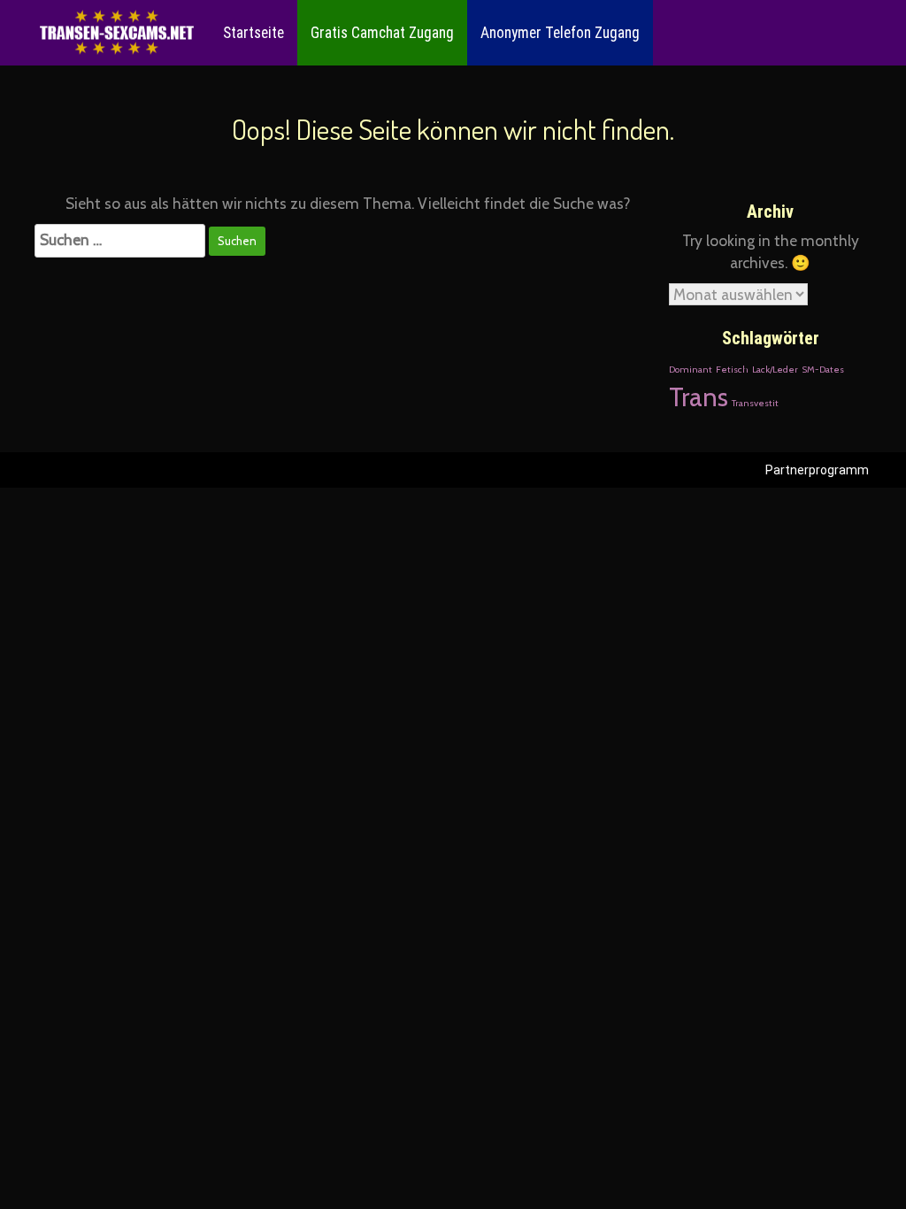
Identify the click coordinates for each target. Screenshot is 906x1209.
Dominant (690, 369)
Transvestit (755, 403)
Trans (698, 396)
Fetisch (732, 369)
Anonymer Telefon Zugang (560, 33)
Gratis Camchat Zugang (382, 33)
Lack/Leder (775, 369)
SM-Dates (823, 369)
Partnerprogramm (817, 470)
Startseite (253, 33)
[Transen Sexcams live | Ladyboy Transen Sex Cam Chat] (116, 33)
